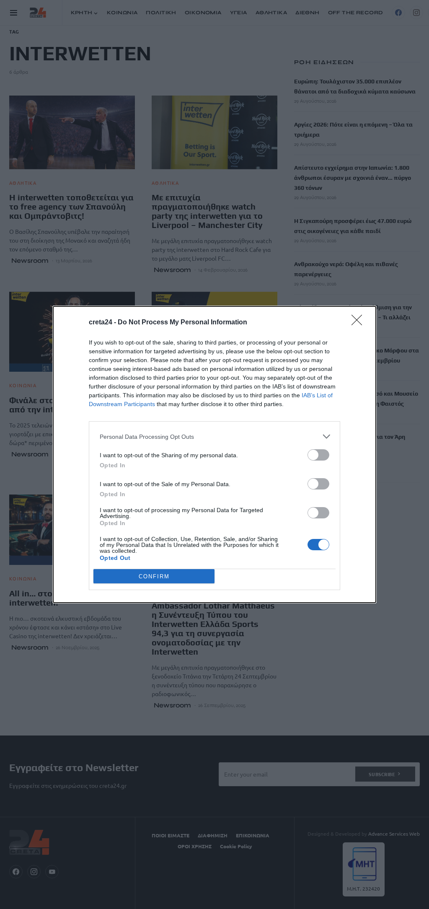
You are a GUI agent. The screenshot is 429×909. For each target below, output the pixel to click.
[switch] (318, 455)
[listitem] (214, 436)
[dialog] (214, 454)
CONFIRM (154, 576)
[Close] (359, 323)
